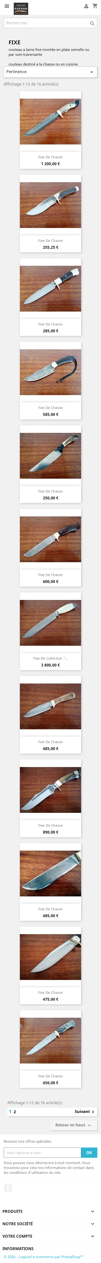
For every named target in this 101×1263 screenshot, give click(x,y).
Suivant (85, 1112)
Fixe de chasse (50, 157)
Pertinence (50, 72)
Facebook (8, 1188)
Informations (18, 1248)
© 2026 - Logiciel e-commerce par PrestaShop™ (43, 1256)
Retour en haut (73, 1125)
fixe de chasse (50, 324)
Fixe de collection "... (50, 658)
